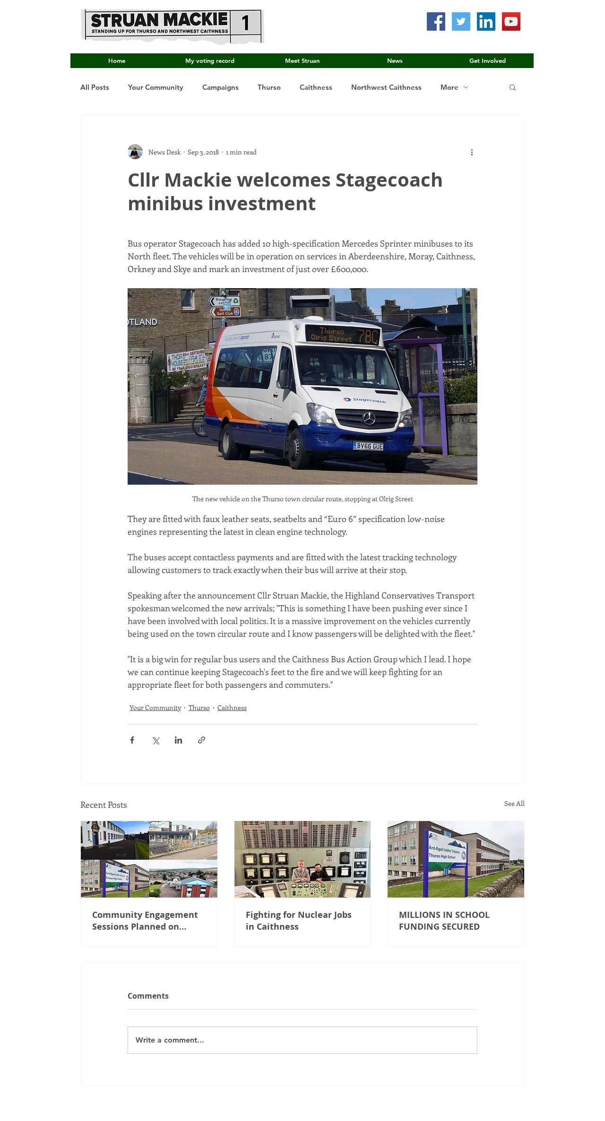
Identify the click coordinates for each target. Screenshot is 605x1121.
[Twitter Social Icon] (461, 21)
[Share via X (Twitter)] (155, 740)
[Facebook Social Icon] (436, 21)
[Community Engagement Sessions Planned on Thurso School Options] (149, 859)
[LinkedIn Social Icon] (486, 21)
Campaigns (220, 87)
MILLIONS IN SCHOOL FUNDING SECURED (444, 921)
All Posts (94, 87)
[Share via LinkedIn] (178, 740)
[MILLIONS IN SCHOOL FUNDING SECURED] (456, 859)
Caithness (316, 87)
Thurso (269, 87)
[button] (512, 87)
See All (514, 803)
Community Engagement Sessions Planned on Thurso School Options (145, 921)
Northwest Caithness (386, 87)
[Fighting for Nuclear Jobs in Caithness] (302, 859)
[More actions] (471, 151)
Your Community (155, 87)
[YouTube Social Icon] (511, 21)
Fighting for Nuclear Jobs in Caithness (299, 921)
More (449, 87)
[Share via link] (201, 740)
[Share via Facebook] (132, 740)
